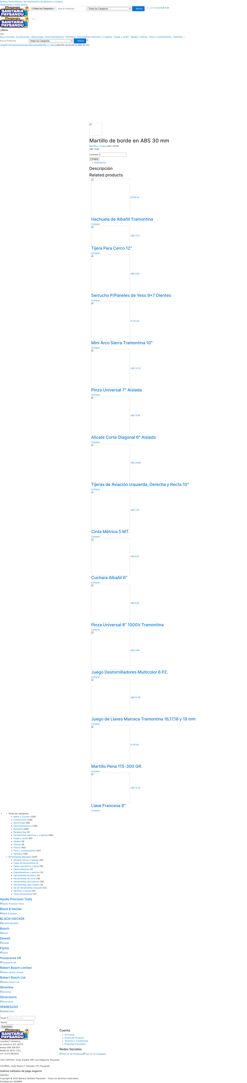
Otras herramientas (23, 894)
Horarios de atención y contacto (47, 1)
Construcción (23, 37)
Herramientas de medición (26, 881)
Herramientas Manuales (26, 45)
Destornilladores (21, 869)
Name (3, 1022)
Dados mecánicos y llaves (26, 866)
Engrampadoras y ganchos (27, 872)
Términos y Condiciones (76, 1041)
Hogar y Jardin (121, 37)
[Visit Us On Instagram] (94, 1053)
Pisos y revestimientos (161, 37)
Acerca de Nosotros (74, 1037)
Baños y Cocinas (22, 816)
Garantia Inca (20, 832)
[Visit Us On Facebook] (71, 1053)
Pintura (144, 37)
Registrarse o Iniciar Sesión (14, 4)
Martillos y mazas (47, 45)
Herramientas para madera (26, 884)
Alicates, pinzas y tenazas (26, 860)
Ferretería (71, 37)
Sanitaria (178, 37)
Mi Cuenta (69, 1034)
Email (4, 1018)
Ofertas (17, 844)
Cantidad (93, 154)
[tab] (145, 162)
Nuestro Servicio (23, 1)
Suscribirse (7, 1027)
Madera (135, 37)
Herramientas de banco (25, 875)
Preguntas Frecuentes (75, 1044)
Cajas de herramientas (24, 863)
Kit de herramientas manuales (28, 887)
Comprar (94, 159)
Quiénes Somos (7, 1)
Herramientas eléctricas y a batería (95, 37)
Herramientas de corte (25, 878)
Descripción (100, 162)
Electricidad (38, 37)
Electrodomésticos (55, 37)
